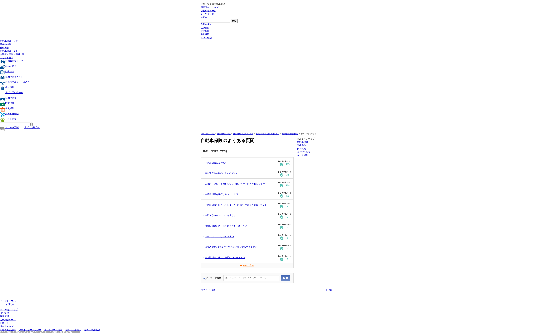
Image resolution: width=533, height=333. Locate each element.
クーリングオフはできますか (219, 236)
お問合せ (205, 17)
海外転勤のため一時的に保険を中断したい (226, 226)
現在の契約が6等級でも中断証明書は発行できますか (231, 247)
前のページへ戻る (208, 290)
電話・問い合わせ (14, 92)
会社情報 (9, 87)
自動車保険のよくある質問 (243, 134)
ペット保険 (206, 37)
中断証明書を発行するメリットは (221, 194)
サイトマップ (6, 326)
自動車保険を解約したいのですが (221, 173)
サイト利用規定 (73, 329)
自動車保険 (206, 24)
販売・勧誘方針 (8, 329)
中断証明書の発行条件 (216, 163)
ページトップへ (8, 301)
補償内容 (4, 47)
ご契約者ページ (208, 10)
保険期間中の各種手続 (290, 134)
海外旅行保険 (12, 113)
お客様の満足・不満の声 (12, 54)
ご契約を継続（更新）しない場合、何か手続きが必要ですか (235, 184)
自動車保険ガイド (9, 51)
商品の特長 (5, 44)
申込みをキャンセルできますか (220, 215)
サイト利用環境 (92, 329)
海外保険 (205, 34)
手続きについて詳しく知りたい (267, 134)
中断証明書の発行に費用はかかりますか (225, 257)
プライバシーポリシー (30, 329)
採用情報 (4, 316)
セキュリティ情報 (53, 329)
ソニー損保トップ (208, 134)
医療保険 (205, 27)
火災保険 (205, 31)
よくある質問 (207, 14)
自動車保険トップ (9, 41)
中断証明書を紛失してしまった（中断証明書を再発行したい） (236, 205)
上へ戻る (329, 290)
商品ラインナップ (209, 7)
